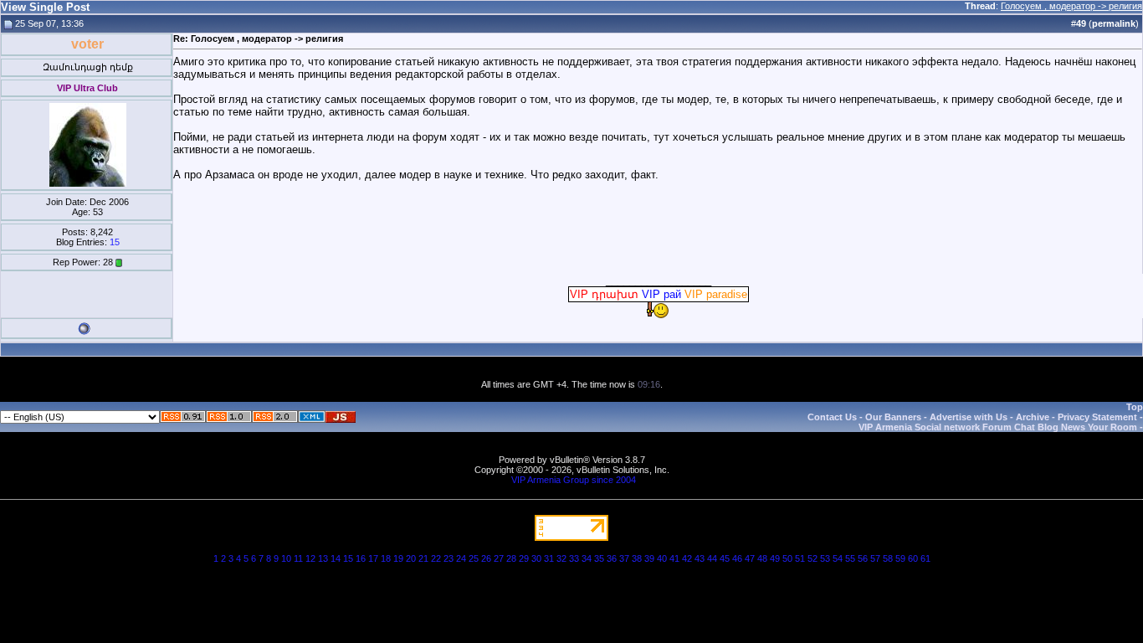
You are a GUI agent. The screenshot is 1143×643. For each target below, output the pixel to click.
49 (775, 558)
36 (612, 558)
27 (499, 558)
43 (700, 558)
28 (511, 558)
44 (712, 558)
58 (888, 558)
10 (286, 558)
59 (900, 558)
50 (787, 558)
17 (373, 558)
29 (524, 558)
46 (737, 558)
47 (750, 558)
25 (474, 558)
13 (323, 558)
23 (448, 558)
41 (674, 558)
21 (423, 558)
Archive (1032, 417)
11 (298, 558)
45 (725, 558)
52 (812, 558)
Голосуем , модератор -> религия (1071, 6)
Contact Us (832, 417)
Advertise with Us (968, 417)
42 (687, 558)
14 (336, 558)
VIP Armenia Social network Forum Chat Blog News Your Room (998, 427)
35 (599, 558)
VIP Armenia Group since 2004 (573, 480)
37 (624, 558)
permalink (1113, 23)
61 (925, 558)
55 (850, 558)
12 (310, 558)
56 (863, 558)
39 (649, 558)
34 (587, 558)
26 (486, 558)
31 (549, 558)
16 (361, 558)
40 (662, 558)
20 (411, 558)
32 (561, 558)
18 (386, 558)
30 (536, 558)
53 (825, 558)
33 (574, 558)
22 (436, 558)
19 (398, 558)
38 (637, 558)
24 (461, 558)
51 (800, 558)
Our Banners (893, 417)
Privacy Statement (1097, 417)
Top (1134, 407)
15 (115, 242)
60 (913, 558)
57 (875, 558)
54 (838, 558)
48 (762, 558)
